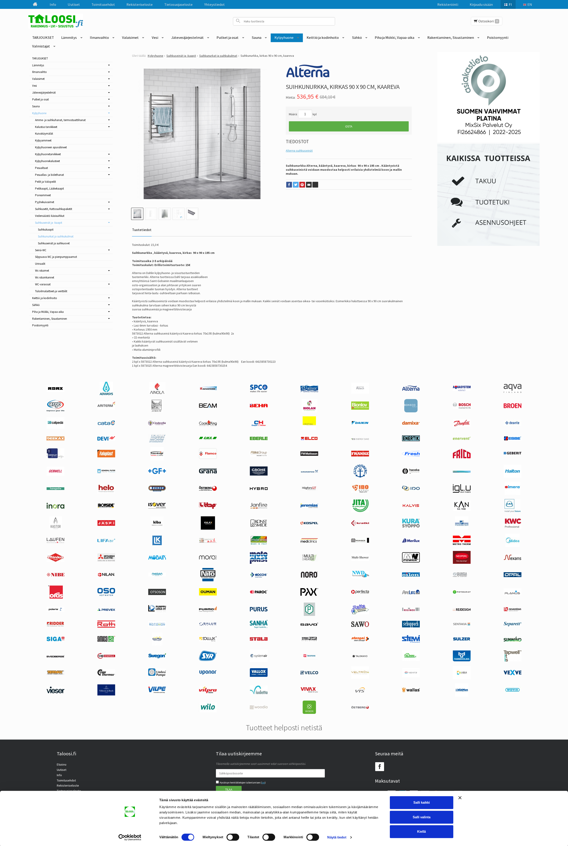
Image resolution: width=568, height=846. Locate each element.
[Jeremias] (309, 507)
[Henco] (157, 490)
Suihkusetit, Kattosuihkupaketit (53, 209)
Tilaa (228, 789)
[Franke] (360, 455)
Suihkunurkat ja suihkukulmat (55, 236)
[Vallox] (259, 676)
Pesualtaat (41, 168)
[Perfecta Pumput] (360, 593)
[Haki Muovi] (462, 472)
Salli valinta (421, 817)
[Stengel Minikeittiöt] (360, 640)
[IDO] (411, 490)
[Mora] (208, 558)
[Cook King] (208, 425)
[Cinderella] (157, 424)
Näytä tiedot (336, 837)
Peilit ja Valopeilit (45, 182)
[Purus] (259, 610)
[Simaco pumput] (106, 641)
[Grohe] (259, 474)
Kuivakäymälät (44, 133)
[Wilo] (208, 711)
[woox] (309, 713)
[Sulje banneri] (460, 797)
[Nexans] (512, 559)
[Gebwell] (55, 474)
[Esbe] (512, 440)
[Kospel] (309, 524)
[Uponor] (208, 674)
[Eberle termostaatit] (259, 439)
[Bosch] (462, 407)
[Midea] (512, 546)
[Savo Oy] (309, 625)
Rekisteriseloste (139, 4)
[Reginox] (411, 610)
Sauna (256, 37)
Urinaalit (40, 264)
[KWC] (512, 528)
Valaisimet (130, 37)
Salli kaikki (421, 802)
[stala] (259, 640)
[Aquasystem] (462, 390)
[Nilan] (106, 576)
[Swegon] (157, 657)
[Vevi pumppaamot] (462, 678)
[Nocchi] (259, 576)
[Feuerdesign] (157, 459)
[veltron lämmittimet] (360, 678)
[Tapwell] (512, 660)
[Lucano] (208, 542)
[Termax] (55, 674)
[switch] (233, 837)
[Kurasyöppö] (411, 527)
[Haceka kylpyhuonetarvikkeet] (411, 473)
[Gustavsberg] (360, 477)
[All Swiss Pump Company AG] (259, 391)
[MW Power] (411, 561)
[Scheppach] (411, 626)
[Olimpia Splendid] (462, 576)
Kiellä (421, 831)
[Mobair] (157, 558)
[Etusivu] (35, 4)
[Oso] (106, 595)
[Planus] (512, 594)
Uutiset (74, 4)
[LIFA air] (106, 541)
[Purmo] (208, 611)
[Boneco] (411, 411)
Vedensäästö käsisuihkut (49, 216)
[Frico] (462, 457)
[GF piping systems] (157, 473)
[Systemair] (259, 661)
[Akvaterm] (208, 389)
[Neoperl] (462, 563)
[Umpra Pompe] (157, 676)
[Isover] (157, 507)
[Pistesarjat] (462, 593)
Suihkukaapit (45, 229)
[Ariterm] (106, 409)
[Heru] (208, 491)
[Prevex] (106, 610)
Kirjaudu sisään (481, 4)
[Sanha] (259, 627)
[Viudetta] (259, 693)
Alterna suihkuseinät (299, 151)
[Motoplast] (259, 563)
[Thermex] (106, 675)
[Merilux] (411, 541)
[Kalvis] (411, 506)
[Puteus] (309, 615)
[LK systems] (157, 544)
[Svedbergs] (55, 656)
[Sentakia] (462, 625)
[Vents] (411, 676)
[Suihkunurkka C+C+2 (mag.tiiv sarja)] (202, 134)
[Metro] (462, 544)
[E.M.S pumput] (208, 439)
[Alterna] (411, 390)
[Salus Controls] (208, 625)
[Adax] (55, 391)
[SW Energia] (106, 658)
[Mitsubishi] (106, 560)
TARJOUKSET (43, 37)
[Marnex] (259, 544)
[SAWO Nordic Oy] (360, 626)
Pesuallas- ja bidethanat (49, 175)
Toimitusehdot (103, 4)
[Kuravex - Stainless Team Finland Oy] (461, 529)
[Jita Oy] (360, 511)
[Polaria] (55, 611)
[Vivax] (309, 692)
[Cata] (106, 424)
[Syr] (208, 660)
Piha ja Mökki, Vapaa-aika (394, 37)
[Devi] (106, 439)
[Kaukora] (106, 525)
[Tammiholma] (462, 660)
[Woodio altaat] (259, 708)
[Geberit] (512, 454)
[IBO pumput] (360, 492)
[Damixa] (411, 424)
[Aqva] (512, 392)
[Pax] (309, 595)
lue (263, 782)
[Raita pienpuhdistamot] (360, 613)
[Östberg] (360, 708)
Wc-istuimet (42, 270)
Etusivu (61, 764)
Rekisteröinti (447, 4)
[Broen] (512, 407)
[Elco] (309, 440)
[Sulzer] (462, 640)
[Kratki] (360, 525)
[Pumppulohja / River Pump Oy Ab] (157, 613)
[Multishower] (360, 560)
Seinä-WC (40, 250)
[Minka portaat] (55, 561)
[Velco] (309, 673)
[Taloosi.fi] (57, 21)
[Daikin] (360, 424)
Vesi (155, 37)
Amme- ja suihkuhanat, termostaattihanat (60, 120)
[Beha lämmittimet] (259, 406)
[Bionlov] (360, 409)
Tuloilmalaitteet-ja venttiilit (51, 291)
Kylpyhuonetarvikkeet (48, 154)
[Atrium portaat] (157, 411)
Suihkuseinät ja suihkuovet (54, 243)
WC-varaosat (43, 284)
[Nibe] (55, 576)
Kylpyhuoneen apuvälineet (51, 147)
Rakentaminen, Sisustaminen (450, 37)
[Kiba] (157, 529)
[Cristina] (309, 429)
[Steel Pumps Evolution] (309, 641)
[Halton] (512, 477)
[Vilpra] (208, 692)
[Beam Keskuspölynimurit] (208, 407)
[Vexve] (512, 674)
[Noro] (309, 577)
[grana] (208, 472)
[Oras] (55, 597)
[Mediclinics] (309, 542)
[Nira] (157, 575)
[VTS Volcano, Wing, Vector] (360, 691)
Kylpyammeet (43, 140)
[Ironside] (106, 508)
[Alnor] (309, 391)
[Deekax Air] (55, 439)
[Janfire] (259, 508)
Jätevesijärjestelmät (187, 37)
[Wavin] (512, 692)
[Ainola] (157, 394)
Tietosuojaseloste (178, 4)
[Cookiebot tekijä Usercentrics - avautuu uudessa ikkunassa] (129, 837)
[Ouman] (208, 594)
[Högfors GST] (309, 490)
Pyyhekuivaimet (44, 202)
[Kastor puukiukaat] (55, 529)
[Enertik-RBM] (411, 440)
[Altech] (360, 393)
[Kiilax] (208, 529)
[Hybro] (259, 489)
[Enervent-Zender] (462, 439)
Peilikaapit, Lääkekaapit (49, 188)
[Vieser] (55, 692)
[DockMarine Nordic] (157, 442)
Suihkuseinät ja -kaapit (48, 223)
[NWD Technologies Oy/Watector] (360, 577)
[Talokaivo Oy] (360, 656)
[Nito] (207, 580)
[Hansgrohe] (55, 489)
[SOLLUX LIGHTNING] (208, 640)
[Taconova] (309, 659)
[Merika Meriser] (360, 542)
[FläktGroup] (259, 456)
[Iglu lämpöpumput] (462, 492)
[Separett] (512, 625)
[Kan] (462, 510)
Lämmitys (69, 37)
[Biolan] (309, 411)
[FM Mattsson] (309, 455)
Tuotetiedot (142, 229)
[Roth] (106, 627)
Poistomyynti (497, 37)
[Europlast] (55, 458)
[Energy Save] (360, 439)
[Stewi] (411, 642)
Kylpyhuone (284, 37)
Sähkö (357, 37)
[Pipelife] (411, 593)
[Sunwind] (512, 641)
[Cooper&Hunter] (259, 426)
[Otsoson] (157, 594)
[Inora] (55, 507)
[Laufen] (55, 542)
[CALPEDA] (55, 428)
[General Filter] (106, 472)
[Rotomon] (157, 626)
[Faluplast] (106, 456)
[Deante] (512, 425)
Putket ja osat (228, 37)
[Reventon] (512, 610)
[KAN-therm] (513, 511)
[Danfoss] (462, 426)
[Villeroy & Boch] (106, 694)
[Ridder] (55, 625)
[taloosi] (411, 660)
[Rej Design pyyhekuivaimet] (462, 610)
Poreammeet (43, 195)
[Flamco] (208, 458)
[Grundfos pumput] (309, 472)
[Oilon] (411, 576)
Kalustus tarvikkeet (46, 127)
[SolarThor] (157, 644)
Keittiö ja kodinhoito (323, 37)
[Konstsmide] (259, 527)
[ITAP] (208, 508)
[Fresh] (411, 455)
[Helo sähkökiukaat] (106, 492)
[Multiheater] (309, 561)
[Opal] (512, 576)
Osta (348, 126)
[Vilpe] (157, 692)
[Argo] (55, 410)
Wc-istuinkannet (44, 277)
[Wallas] (411, 691)
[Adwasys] (106, 394)
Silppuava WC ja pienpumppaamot (56, 257)
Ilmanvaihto (99, 37)
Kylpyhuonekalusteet (47, 161)
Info (53, 4)
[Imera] (512, 494)
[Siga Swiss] (55, 640)
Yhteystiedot (214, 4)
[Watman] (461, 695)
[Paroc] (259, 593)
